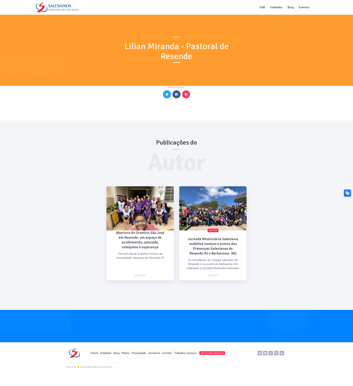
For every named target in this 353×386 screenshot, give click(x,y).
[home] (58, 7)
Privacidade (139, 353)
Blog (291, 7)
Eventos (304, 7)
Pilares (125, 353)
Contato (167, 353)
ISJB (262, 7)
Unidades (276, 7)
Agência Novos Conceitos (99, 366)
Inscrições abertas (212, 353)
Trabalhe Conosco (185, 353)
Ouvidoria (154, 353)
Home (94, 353)
